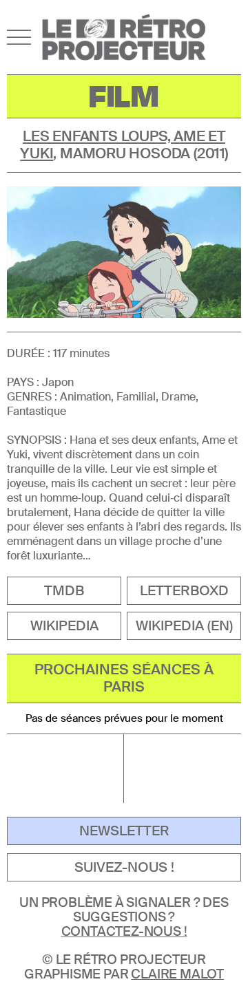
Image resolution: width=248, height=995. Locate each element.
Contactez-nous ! (124, 931)
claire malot (177, 974)
